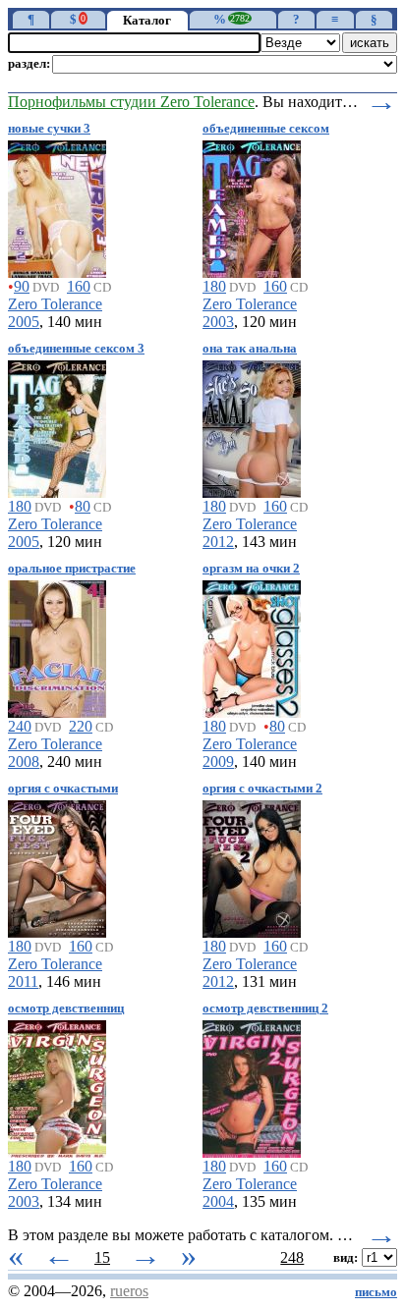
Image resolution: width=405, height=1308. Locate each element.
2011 (23, 981)
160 (78, 286)
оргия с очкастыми (63, 788)
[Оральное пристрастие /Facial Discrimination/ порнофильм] (57, 645)
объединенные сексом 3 (76, 348)
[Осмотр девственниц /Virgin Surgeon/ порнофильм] (57, 1085)
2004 (218, 1201)
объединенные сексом (265, 129)
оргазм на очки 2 (251, 568)
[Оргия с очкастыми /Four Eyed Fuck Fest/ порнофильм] (57, 865)
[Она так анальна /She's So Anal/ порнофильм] (251, 425)
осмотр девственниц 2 (265, 1008)
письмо (376, 1292)
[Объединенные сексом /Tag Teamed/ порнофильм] (251, 205)
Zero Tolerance (55, 304)
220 (80, 726)
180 (214, 286)
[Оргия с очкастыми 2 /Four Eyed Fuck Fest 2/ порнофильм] (251, 865)
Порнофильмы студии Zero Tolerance (131, 101)
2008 (23, 761)
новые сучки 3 (49, 129)
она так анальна (249, 348)
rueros (129, 1290)
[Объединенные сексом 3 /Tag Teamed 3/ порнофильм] (57, 425)
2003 (218, 321)
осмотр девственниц (66, 1008)
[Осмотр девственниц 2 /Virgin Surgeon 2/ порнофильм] (251, 1085)
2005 (23, 321)
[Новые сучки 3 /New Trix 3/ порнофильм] (57, 205)
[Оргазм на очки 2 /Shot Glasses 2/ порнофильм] (251, 645)
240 (19, 726)
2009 (218, 761)
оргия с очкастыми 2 (262, 788)
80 (82, 506)
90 (21, 286)
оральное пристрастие (72, 568)
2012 (218, 541)
